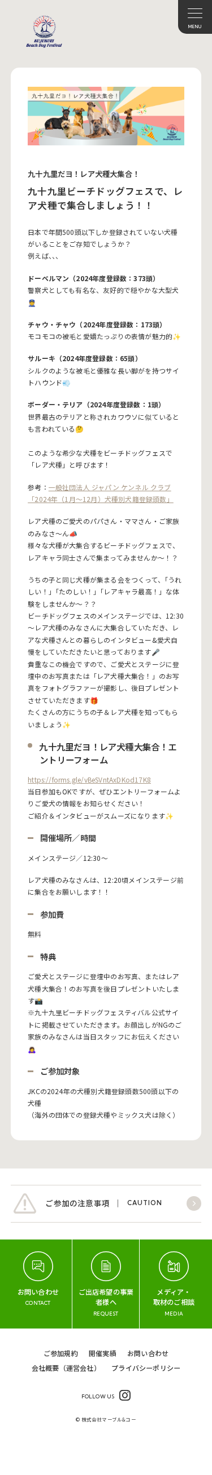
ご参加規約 (61, 1353)
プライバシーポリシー (145, 1367)
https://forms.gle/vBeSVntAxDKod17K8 (89, 779)
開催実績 (102, 1353)
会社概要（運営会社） (66, 1367)
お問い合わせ (147, 1353)
